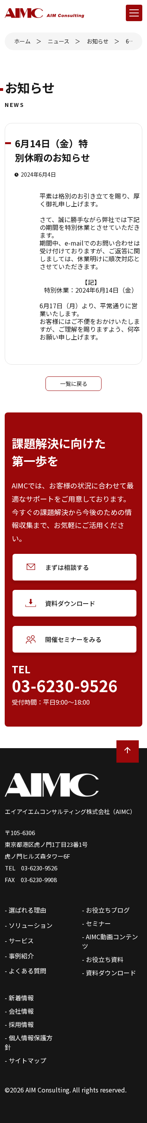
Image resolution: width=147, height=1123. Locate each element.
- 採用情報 (19, 1024)
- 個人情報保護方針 (29, 1042)
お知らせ (98, 41)
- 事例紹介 (19, 955)
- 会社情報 (19, 1011)
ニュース (58, 41)
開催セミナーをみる (73, 639)
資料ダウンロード (70, 603)
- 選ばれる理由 (25, 910)
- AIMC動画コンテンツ (110, 941)
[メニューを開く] (134, 13)
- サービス (19, 940)
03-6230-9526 (65, 685)
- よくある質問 (25, 970)
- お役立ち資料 (102, 959)
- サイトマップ (25, 1060)
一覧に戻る (73, 383)
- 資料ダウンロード (109, 972)
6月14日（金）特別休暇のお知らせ (129, 41)
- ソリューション (29, 925)
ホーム (22, 41)
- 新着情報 (19, 997)
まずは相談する (67, 567)
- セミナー (96, 923)
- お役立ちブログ (106, 910)
